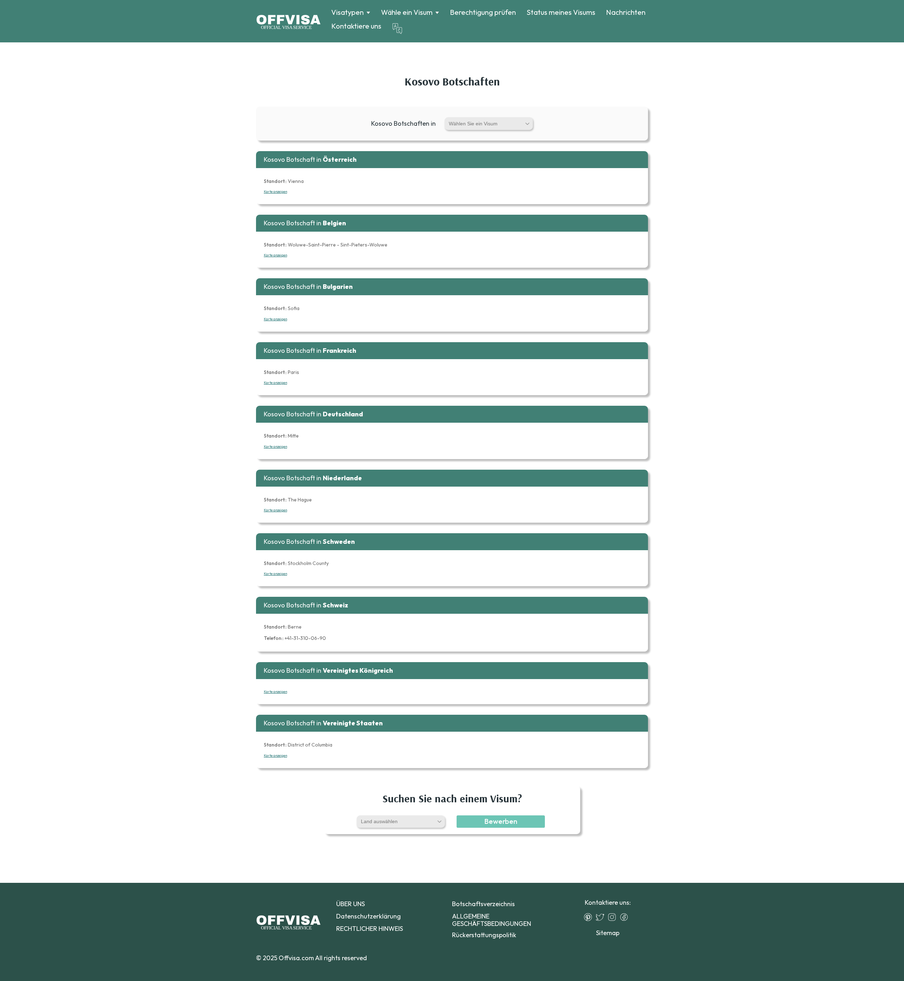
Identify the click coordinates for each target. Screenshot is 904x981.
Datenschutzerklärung (368, 916)
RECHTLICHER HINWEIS (369, 928)
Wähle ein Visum (407, 12)
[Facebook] (626, 917)
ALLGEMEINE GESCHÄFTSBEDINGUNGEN (491, 920)
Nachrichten (626, 12)
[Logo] (288, 21)
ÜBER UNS (350, 904)
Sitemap (607, 933)
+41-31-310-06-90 (295, 638)
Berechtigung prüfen (483, 12)
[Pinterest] (590, 917)
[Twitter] (602, 917)
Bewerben (500, 821)
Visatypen (347, 12)
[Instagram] (614, 917)
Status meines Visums (561, 12)
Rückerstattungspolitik (484, 935)
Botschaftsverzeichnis (483, 904)
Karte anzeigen (275, 191)
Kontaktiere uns (356, 26)
